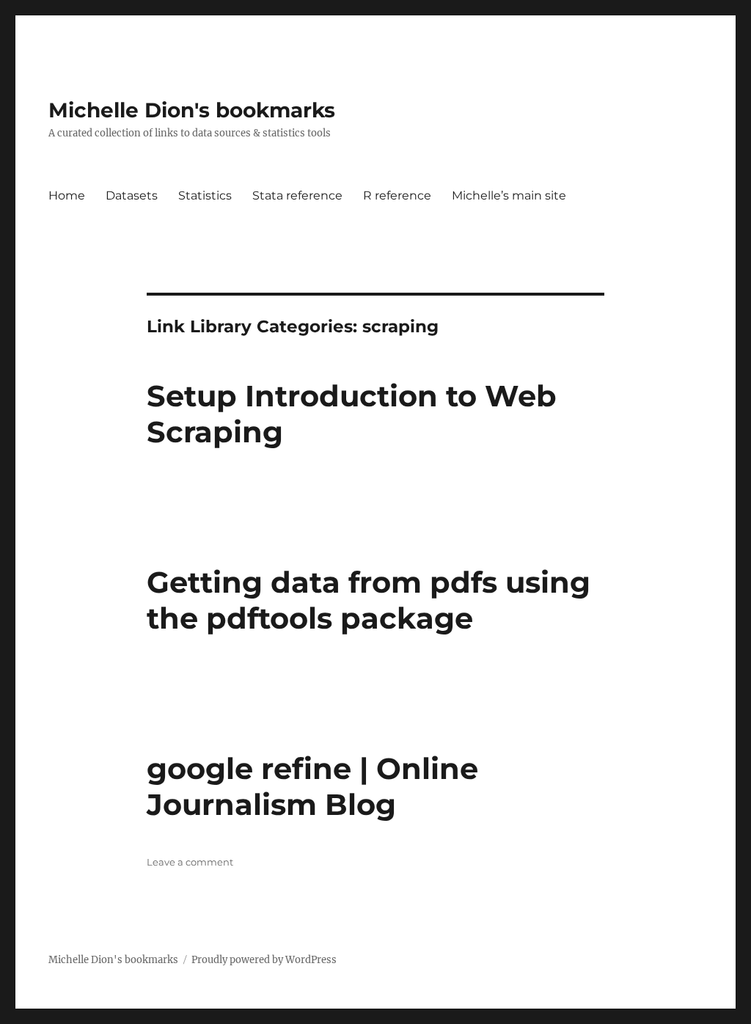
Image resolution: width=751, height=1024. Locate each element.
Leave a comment (190, 862)
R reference (397, 195)
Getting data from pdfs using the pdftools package (368, 600)
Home (66, 195)
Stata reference (297, 195)
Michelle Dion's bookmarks (191, 110)
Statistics (205, 195)
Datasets (132, 195)
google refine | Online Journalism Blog (312, 786)
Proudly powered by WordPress (264, 960)
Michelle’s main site (509, 195)
